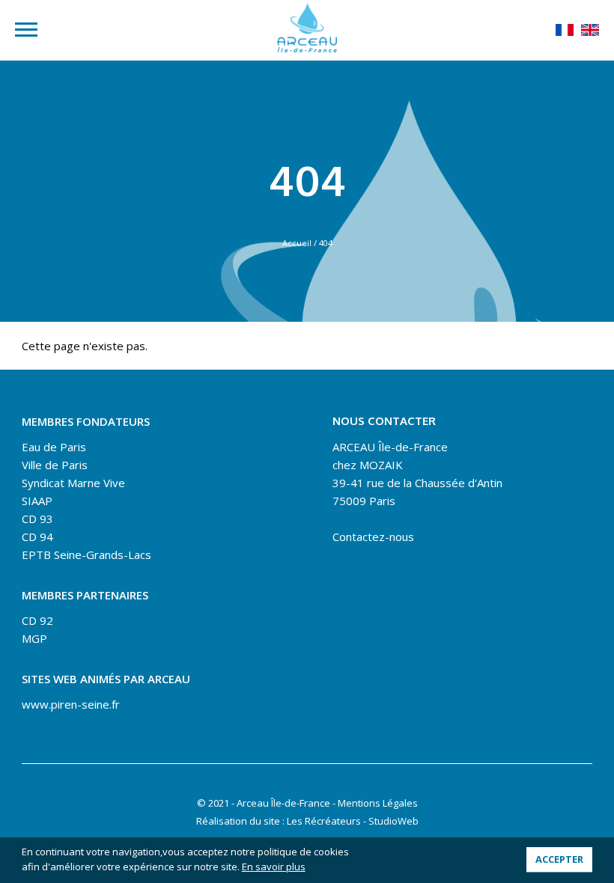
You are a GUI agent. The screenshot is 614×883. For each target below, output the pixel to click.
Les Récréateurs (324, 821)
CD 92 (37, 620)
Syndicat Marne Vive (73, 482)
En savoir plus (274, 866)
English (590, 30)
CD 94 (37, 536)
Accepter (559, 859)
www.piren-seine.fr (71, 704)
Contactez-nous (373, 536)
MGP (34, 638)
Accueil (296, 242)
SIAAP (37, 500)
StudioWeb (393, 821)
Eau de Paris (54, 446)
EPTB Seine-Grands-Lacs (86, 554)
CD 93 (37, 518)
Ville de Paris (55, 464)
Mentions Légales (378, 803)
